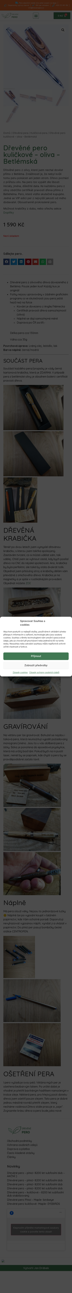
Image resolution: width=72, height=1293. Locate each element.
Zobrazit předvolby (36, 665)
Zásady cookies (20, 672)
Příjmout (36, 656)
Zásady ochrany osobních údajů (44, 672)
